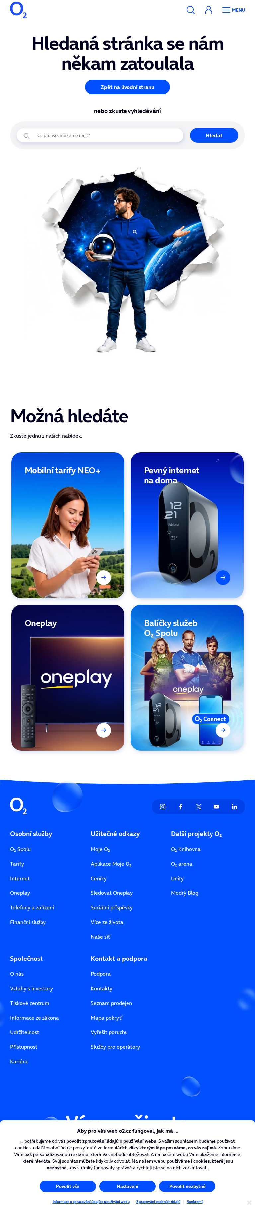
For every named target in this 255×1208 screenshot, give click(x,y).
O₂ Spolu (20, 849)
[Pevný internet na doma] (187, 525)
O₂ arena (181, 863)
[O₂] (18, 10)
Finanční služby (28, 922)
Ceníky (99, 878)
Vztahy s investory (31, 988)
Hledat (214, 135)
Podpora (101, 973)
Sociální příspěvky (112, 907)
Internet (20, 878)
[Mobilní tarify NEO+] (67, 525)
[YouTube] (216, 807)
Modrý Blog (184, 892)
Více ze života (107, 922)
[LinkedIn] (234, 807)
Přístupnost (23, 1046)
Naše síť (100, 936)
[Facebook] (181, 807)
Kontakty (101, 988)
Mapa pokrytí (107, 1017)
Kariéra (19, 1061)
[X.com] (199, 807)
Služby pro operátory (115, 1046)
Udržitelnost (24, 1032)
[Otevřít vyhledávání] (191, 10)
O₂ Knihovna (186, 849)
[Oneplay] (67, 678)
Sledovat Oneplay (112, 892)
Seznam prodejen (111, 1003)
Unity (177, 878)
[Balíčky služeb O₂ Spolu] (187, 678)
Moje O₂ (100, 849)
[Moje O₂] (208, 10)
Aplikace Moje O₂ (111, 863)
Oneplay (20, 892)
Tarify (17, 863)
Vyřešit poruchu (109, 1032)
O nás (17, 973)
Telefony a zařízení (32, 907)
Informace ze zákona (34, 1017)
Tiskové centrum (29, 1003)
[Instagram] (163, 807)
